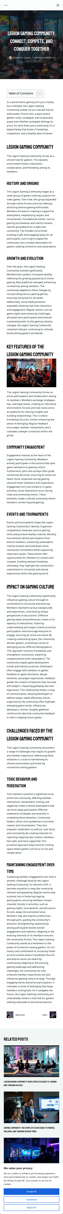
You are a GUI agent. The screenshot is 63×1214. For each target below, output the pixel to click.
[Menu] (58, 5)
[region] (31, 1188)
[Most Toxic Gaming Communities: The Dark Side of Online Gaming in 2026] (31, 1153)
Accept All (31, 1191)
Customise (31, 1199)
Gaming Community (44, 57)
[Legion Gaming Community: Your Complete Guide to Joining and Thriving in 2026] (31, 1061)
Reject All (31, 1207)
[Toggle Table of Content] (38, 93)
